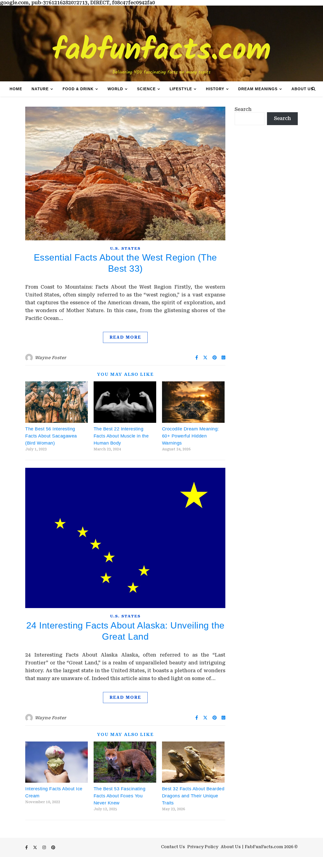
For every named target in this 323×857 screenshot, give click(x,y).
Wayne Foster (50, 357)
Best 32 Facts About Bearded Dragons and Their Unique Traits (193, 795)
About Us (302, 89)
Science (146, 89)
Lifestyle (181, 89)
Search (243, 109)
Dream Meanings (258, 89)
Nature (40, 89)
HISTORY (215, 89)
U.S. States (125, 248)
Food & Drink (78, 89)
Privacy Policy (202, 846)
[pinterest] (53, 847)
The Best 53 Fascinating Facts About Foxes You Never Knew (120, 795)
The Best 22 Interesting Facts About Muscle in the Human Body (121, 436)
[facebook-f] (27, 847)
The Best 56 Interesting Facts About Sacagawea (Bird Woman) (51, 436)
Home (16, 89)
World (115, 89)
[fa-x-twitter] (35, 847)
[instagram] (44, 847)
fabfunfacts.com (161, 51)
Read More (125, 337)
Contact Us (173, 846)
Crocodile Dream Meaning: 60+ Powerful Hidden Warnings (190, 436)
